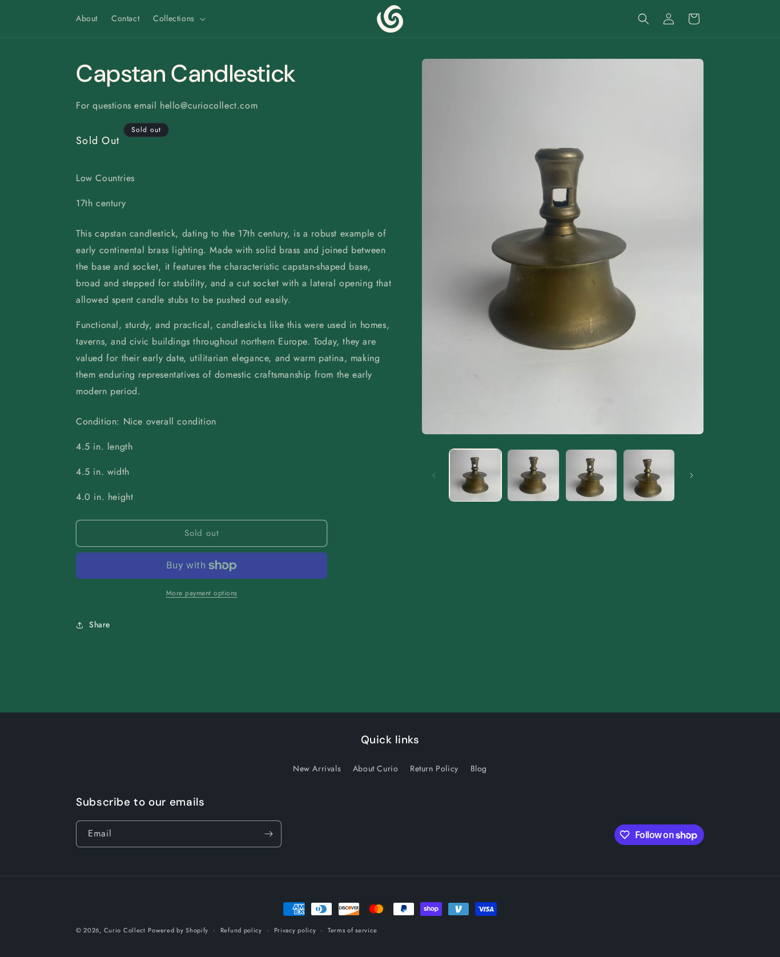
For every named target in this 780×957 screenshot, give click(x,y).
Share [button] (99, 624)
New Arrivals (317, 768)
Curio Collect (125, 930)
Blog (479, 768)
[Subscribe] (268, 833)
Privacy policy (295, 930)
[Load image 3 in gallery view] (591, 475)
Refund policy (241, 930)
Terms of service (352, 930)
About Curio (376, 768)
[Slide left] (434, 475)
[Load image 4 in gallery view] (649, 475)
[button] (178, 18)
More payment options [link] (202, 593)
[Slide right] (691, 475)
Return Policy (434, 768)
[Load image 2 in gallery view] (533, 475)
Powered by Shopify (178, 930)
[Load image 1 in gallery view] (475, 475)
